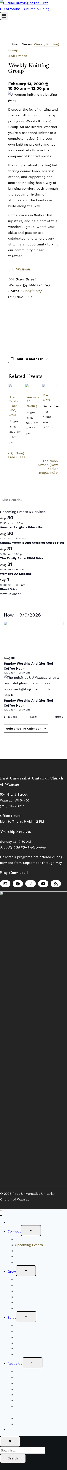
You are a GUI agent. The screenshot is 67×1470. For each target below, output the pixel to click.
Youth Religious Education (36, 1291)
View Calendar (10, 594)
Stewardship (25, 1354)
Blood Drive (8, 589)
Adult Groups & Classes (34, 1297)
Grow (11, 1271)
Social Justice (26, 1331)
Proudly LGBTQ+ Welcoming (23, 847)
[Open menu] (4, 16)
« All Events (17, 56)
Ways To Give (17, 1430)
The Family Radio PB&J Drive (13, 406)
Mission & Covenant (30, 1377)
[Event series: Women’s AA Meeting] (33, 433)
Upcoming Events (29, 1245)
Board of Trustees (29, 1343)
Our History (24, 1395)
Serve (11, 1317)
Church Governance (31, 1400)
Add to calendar (30, 359)
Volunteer (23, 1325)
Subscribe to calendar (23, 728)
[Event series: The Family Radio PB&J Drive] (16, 442)
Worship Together (29, 1239)
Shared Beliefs (26, 1285)
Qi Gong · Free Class (17, 455)
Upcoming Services (30, 1279)
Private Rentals (27, 1418)
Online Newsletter (29, 1262)
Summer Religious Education (22, 527)
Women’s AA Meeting (16, 573)
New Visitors (17, 1222)
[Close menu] (1, 1213)
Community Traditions (33, 1251)
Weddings (22, 1424)
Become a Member (30, 1256)
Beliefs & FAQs (27, 1371)
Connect (14, 1231)
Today (33, 716)
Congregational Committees (37, 1337)
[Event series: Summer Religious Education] (27, 523)
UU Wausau (19, 269)
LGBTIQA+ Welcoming (32, 1383)
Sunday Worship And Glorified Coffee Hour (32, 542)
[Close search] (10, 1441)
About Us (15, 1363)
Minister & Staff (27, 1389)
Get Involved (25, 1302)
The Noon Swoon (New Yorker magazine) (48, 466)
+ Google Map (31, 291)
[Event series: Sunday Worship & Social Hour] (28, 538)
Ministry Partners (28, 1349)
